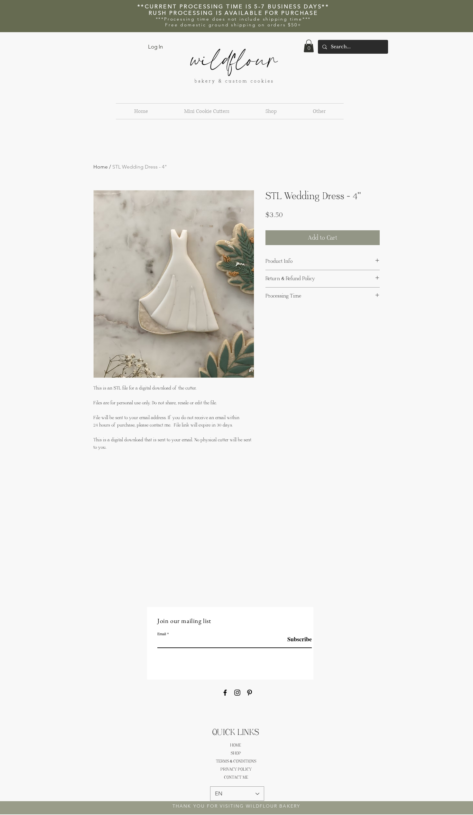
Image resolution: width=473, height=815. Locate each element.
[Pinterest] (250, 693)
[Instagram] (237, 693)
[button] (308, 46)
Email (161, 634)
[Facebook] (225, 693)
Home (100, 167)
